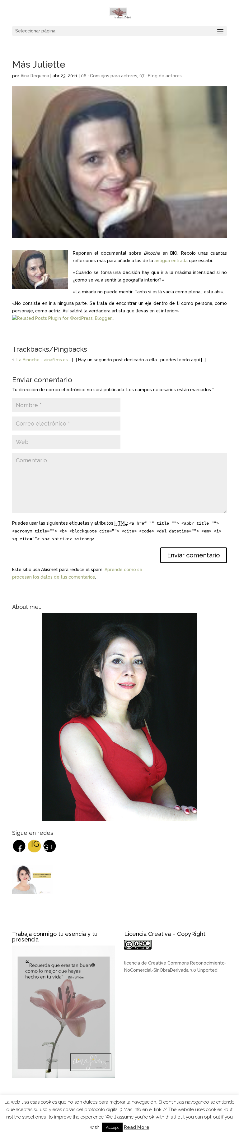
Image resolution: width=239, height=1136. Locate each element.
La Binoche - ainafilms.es (42, 359)
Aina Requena (35, 75)
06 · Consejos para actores (109, 75)
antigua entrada (171, 260)
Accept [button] (112, 1127)
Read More (136, 1127)
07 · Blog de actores (160, 75)
